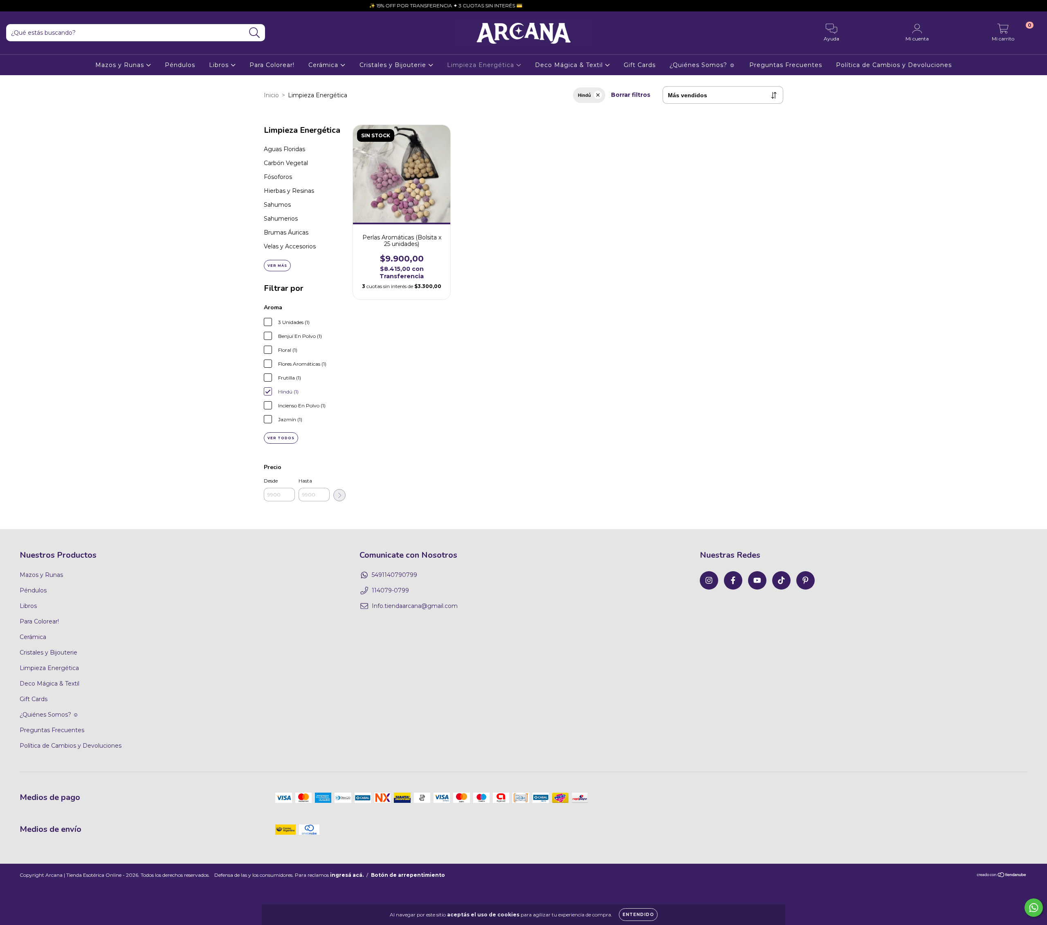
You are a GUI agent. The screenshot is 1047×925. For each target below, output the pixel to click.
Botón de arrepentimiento (408, 875)
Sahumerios (281, 218)
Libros (220, 65)
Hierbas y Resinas (289, 190)
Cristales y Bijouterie (393, 65)
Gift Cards (640, 65)
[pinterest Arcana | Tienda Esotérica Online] (61, 5)
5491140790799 (394, 575)
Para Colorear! (271, 65)
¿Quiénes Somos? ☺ (702, 65)
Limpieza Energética (481, 65)
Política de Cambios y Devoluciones (894, 65)
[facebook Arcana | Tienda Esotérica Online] (24, 5)
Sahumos (277, 204)
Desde (271, 481)
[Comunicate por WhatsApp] (1034, 907)
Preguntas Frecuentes (785, 65)
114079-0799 (390, 590)
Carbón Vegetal (286, 163)
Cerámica (324, 65)
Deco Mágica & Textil (570, 65)
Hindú (584, 95)
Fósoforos (278, 177)
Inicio (271, 95)
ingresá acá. (347, 875)
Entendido (638, 914)
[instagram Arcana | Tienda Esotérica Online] (12, 5)
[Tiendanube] (1001, 875)
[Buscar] (254, 32)
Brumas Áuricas (286, 232)
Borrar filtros (630, 94)
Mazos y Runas (120, 65)
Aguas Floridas (284, 149)
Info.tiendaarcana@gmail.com (415, 606)
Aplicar (339, 495)
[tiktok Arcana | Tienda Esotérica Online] (49, 5)
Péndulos (180, 65)
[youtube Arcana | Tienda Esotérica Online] (37, 5)
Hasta (305, 481)
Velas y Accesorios (290, 246)
